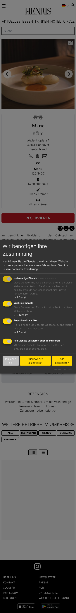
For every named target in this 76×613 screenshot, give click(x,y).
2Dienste (21, 314)
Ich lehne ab (10, 360)
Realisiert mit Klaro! (62, 369)
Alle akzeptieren (62, 360)
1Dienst (20, 297)
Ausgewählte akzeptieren (35, 360)
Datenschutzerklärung (24, 269)
